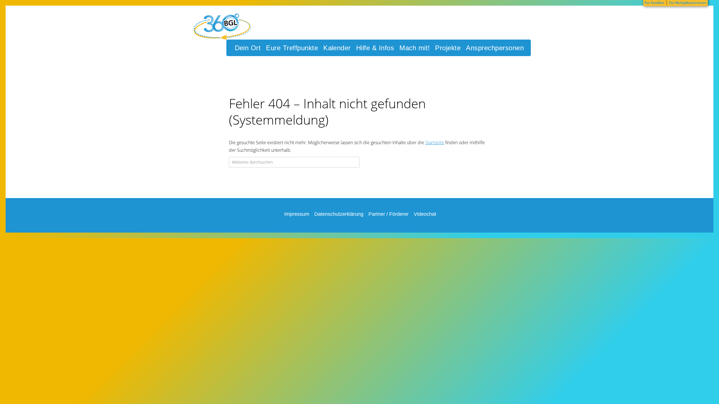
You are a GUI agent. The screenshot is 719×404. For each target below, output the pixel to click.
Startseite (434, 142)
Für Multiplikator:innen (687, 2)
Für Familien (654, 2)
